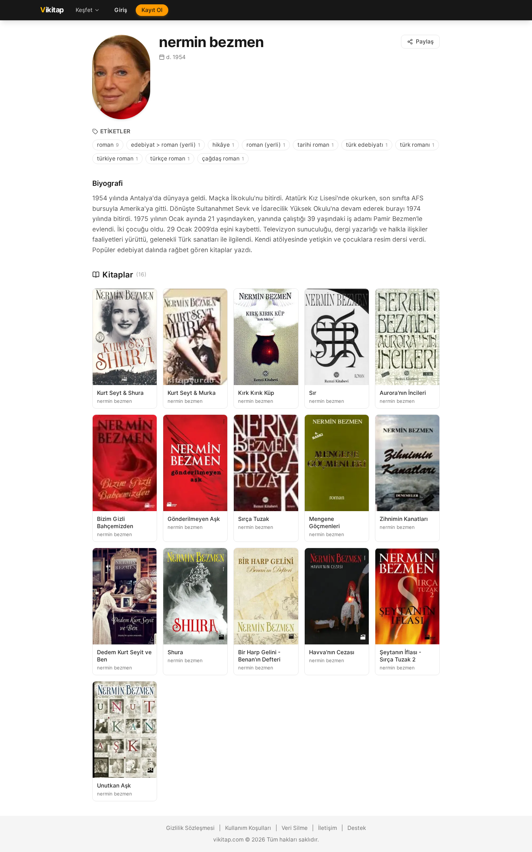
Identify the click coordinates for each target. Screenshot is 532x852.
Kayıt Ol (152, 10)
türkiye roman (117, 158)
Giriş (120, 10)
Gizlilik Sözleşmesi (190, 827)
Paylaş (425, 41)
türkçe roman (170, 158)
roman (108, 144)
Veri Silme (295, 827)
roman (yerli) (265, 144)
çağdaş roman (223, 158)
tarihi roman (315, 144)
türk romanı (417, 144)
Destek (356, 827)
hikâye (223, 144)
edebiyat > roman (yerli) (165, 144)
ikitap (52, 9)
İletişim (327, 827)
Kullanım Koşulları (248, 827)
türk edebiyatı (367, 144)
